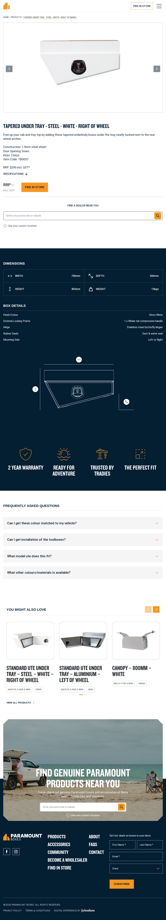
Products (16, 17)
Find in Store (142, 6)
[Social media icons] (6, 851)
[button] (157, 215)
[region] (83, 523)
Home (6, 17)
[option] (136, 868)
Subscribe (122, 884)
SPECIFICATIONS (13, 173)
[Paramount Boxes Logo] (6, 6)
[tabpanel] (30, 658)
